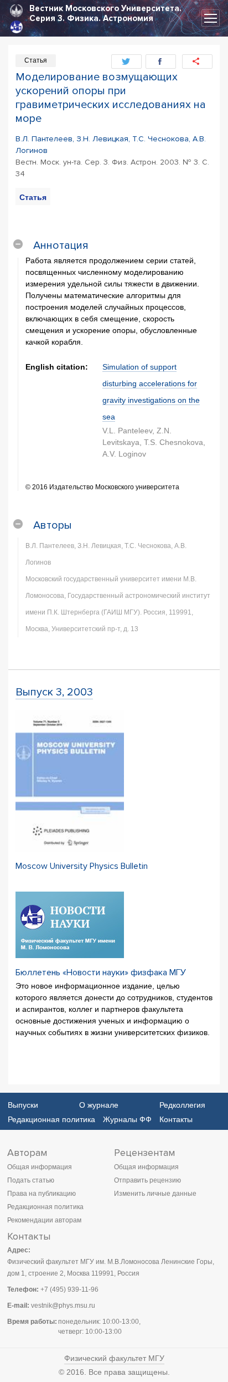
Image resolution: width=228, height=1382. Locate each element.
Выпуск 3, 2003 (54, 692)
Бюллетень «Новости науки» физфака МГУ (100, 972)
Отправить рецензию (147, 1180)
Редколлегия (182, 1105)
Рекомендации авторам (44, 1220)
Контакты (176, 1119)
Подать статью (30, 1180)
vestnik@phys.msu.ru (63, 1305)
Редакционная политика (51, 1119)
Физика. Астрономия (110, 18)
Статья (32, 197)
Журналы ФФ (127, 1119)
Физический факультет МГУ (114, 1358)
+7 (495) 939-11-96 (69, 1289)
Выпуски (23, 1105)
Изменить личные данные (155, 1193)
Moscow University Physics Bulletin (81, 866)
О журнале (98, 1105)
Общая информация (39, 1167)
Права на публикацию (41, 1193)
